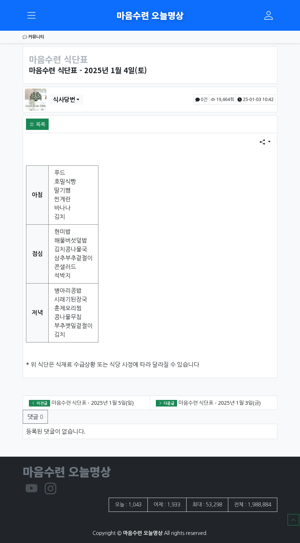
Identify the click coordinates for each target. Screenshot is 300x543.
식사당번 (64, 100)
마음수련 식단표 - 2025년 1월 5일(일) (93, 402)
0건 (203, 99)
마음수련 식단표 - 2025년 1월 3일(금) (219, 402)
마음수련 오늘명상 (150, 15)
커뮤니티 (35, 37)
